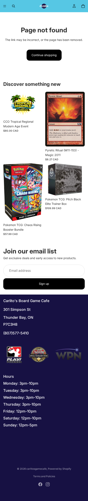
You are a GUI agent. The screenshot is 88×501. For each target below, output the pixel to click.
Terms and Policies (44, 476)
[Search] (13, 6)
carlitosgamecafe (36, 468)
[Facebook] (40, 484)
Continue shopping (44, 55)
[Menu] (4, 6)
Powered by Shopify (59, 468)
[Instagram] (47, 484)
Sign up (44, 284)
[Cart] (83, 6)
